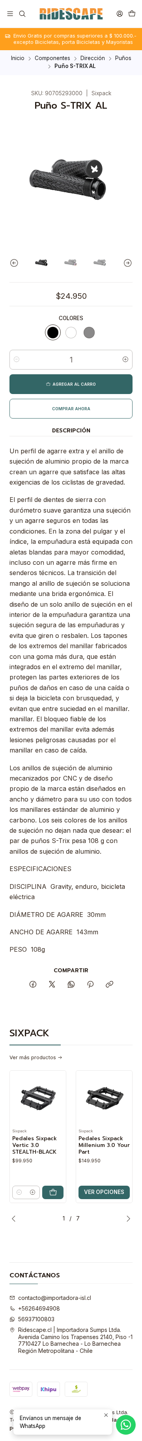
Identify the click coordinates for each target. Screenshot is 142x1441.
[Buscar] (22, 14)
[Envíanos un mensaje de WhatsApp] (126, 1425)
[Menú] (10, 14)
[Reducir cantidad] (16, 359)
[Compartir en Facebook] (32, 985)
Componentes (52, 58)
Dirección (92, 58)
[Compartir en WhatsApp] (71, 985)
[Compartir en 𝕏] (52, 985)
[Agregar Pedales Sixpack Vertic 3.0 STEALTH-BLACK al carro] (53, 1192)
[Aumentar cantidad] (125, 359)
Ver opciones (104, 1192)
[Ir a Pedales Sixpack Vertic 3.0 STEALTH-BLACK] (38, 1098)
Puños (123, 58)
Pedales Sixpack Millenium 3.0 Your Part (104, 1145)
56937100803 (36, 1319)
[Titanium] (89, 332)
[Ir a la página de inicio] (70, 14)
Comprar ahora (71, 408)
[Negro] (53, 332)
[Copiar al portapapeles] (109, 985)
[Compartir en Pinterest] (90, 985)
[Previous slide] (15, 263)
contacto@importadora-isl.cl (54, 1297)
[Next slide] (127, 263)
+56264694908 (39, 1308)
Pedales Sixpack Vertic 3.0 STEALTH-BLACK (34, 1145)
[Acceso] (119, 14)
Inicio (17, 58)
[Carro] (132, 14)
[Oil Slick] (71, 332)
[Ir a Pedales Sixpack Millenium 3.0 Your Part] (104, 1098)
